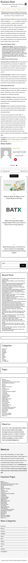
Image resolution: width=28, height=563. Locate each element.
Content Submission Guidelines (9, 391)
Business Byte (8, 2)
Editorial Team (5, 401)
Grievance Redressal (6, 404)
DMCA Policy (5, 397)
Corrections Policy (6, 395)
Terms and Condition (6, 414)
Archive (3, 384)
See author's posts (19, 155)
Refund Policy (5, 411)
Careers (3, 387)
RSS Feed (4, 412)
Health (3, 353)
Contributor (4, 392)
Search (3, 263)
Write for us (4, 415)
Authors (4, 385)
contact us (20, 438)
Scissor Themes (9, 560)
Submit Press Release (6, 413)
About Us (17, 436)
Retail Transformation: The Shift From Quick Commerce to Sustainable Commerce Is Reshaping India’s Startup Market (13, 287)
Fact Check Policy (6, 402)
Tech (24, 9)
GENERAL (14, 9)
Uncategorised (5, 361)
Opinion (4, 356)
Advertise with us (6, 380)
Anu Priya (8, 15)
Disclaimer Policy (5, 396)
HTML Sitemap (5, 406)
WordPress (24, 560)
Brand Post (4, 349)
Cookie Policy (5, 394)
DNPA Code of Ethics (6, 398)
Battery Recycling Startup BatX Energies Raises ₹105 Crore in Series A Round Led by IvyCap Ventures (14, 222)
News (3, 9)
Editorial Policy (5, 400)
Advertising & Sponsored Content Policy (11, 381)
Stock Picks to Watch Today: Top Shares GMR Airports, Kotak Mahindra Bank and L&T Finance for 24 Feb (13, 321)
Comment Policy (5, 389)
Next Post (23, 171)
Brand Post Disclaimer (7, 386)
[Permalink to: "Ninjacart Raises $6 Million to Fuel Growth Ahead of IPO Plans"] (14, 185)
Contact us (4, 390)
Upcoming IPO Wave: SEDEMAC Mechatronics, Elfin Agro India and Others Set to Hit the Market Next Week (13, 312)
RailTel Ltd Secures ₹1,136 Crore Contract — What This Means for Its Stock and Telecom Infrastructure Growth (13, 324)
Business (8, 9)
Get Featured (5, 403)
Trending (4, 359)
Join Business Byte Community (9, 407)
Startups (19, 9)
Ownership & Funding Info (8, 408)
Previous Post (6, 171)
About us (4, 379)
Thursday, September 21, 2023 (17, 15)
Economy (4, 351)
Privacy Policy (5, 409)
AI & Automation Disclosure (8, 383)
